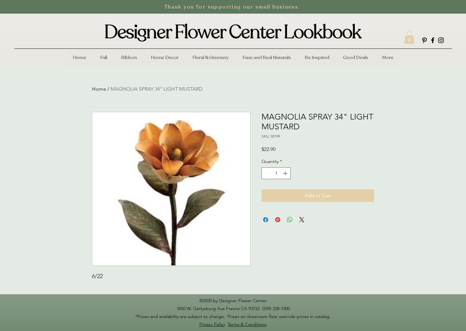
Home (99, 89)
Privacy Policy (212, 324)
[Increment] (286, 173)
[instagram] (441, 40)
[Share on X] (302, 220)
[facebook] (433, 40)
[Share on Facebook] (265, 220)
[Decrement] (266, 173)
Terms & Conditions (247, 324)
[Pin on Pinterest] (278, 220)
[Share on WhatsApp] (290, 220)
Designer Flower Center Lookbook (232, 32)
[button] (409, 37)
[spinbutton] (276, 173)
